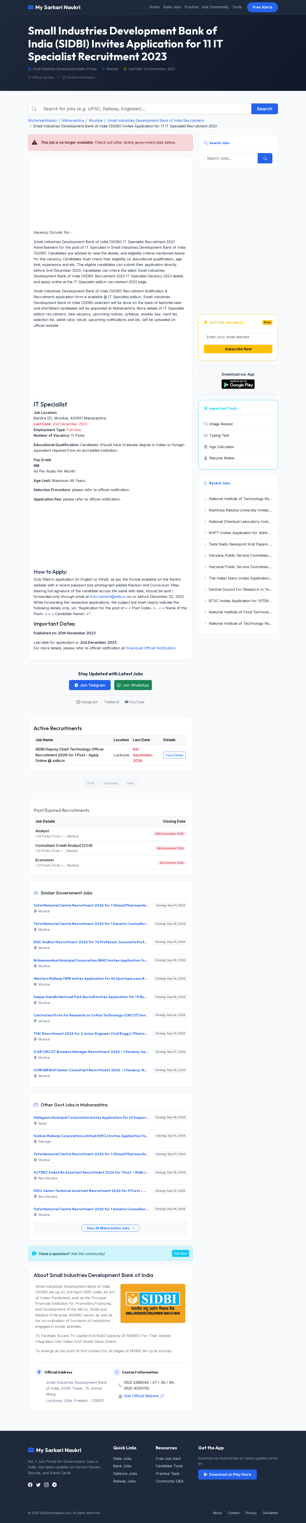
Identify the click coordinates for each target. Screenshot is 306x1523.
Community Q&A (170, 1481)
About (217, 1513)
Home (154, 7)
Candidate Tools (169, 1466)
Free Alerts (262, 7)
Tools (237, 7)
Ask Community (215, 7)
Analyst (42, 831)
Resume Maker (222, 458)
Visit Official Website (142, 1396)
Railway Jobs (124, 1481)
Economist (44, 860)
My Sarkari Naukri (57, 7)
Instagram (89, 702)
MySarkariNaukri (42, 120)
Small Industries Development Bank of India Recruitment (156, 120)
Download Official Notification (151, 648)
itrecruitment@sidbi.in (108, 596)
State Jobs (172, 7)
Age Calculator (222, 447)
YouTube (136, 702)
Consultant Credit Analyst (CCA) (64, 845)
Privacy (251, 1513)
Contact (233, 1513)
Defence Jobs (125, 1473)
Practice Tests (168, 1473)
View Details (174, 755)
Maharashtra (73, 120)
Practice (191, 7)
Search (264, 108)
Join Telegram (92, 685)
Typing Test (219, 435)
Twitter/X (111, 702)
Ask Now (180, 1253)
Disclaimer (270, 1513)
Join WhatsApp (136, 685)
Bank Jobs (122, 1466)
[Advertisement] (110, 193)
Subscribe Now (238, 349)
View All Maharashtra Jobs (108, 1228)
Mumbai (96, 120)
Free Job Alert (168, 1458)
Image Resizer (221, 424)
